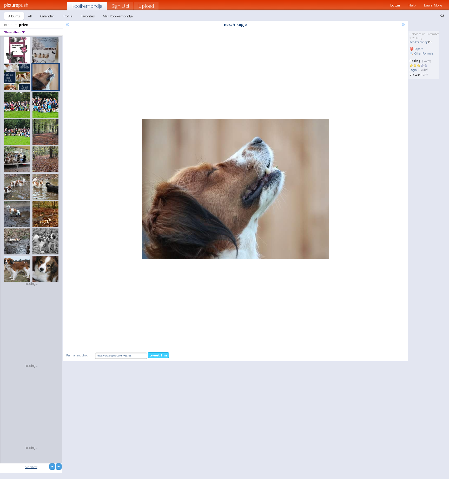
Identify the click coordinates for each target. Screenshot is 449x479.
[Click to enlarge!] (235, 189)
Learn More (433, 5)
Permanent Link (76, 355)
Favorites (88, 16)
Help (412, 5)
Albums (14, 16)
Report (418, 49)
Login (395, 5)
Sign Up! (120, 6)
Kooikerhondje (86, 6)
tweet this (158, 355)
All (30, 16)
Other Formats (423, 53)
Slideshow (31, 467)
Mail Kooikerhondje (118, 16)
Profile (67, 16)
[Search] (442, 15)
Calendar (47, 16)
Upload (146, 6)
